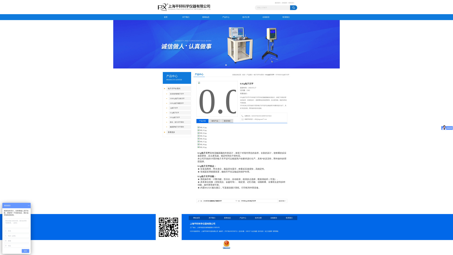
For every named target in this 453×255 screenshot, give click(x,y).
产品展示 (249, 75)
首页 (166, 17)
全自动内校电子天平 (177, 94)
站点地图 (254, 231)
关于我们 (185, 17)
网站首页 (196, 218)
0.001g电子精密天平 (177, 103)
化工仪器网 (268, 231)
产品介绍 (202, 121)
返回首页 (278, 3)
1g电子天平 (174, 108)
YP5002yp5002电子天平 (248, 201)
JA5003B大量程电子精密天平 (212, 201)
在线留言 (284, 3)
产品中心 (225, 17)
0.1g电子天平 (174, 113)
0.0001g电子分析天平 (177, 98)
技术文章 (246, 17)
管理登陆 (275, 231)
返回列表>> (282, 201)
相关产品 (215, 121)
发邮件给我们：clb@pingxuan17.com (255, 119)
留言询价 (227, 121)
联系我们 (291, 3)
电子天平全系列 (174, 88)
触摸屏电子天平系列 (177, 127)
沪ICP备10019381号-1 (231, 231)
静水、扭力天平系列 (177, 122)
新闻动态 (205, 17)
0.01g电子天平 (175, 117)
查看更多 (171, 132)
